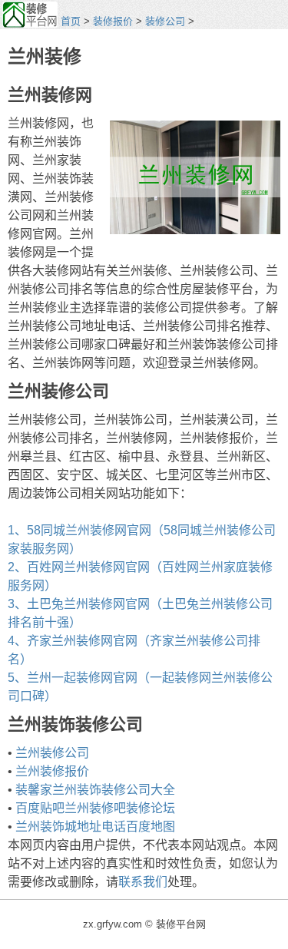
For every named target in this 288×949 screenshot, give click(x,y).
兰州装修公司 (52, 752)
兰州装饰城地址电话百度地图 (95, 826)
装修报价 (113, 21)
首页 (71, 21)
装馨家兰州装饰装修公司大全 (95, 789)
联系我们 (142, 881)
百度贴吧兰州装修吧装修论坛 (95, 808)
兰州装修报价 (52, 771)
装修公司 (165, 21)
